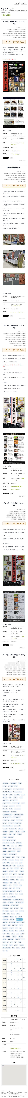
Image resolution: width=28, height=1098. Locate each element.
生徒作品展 (5, 911)
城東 (14, 865)
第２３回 (5, 922)
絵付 (16, 928)
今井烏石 (12, 335)
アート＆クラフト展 (12, 786)
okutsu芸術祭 (13, 783)
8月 (11, 966)
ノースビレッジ (16, 817)
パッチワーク (15, 29)
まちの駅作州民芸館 (7, 826)
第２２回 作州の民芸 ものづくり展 (14, 327)
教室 (11, 882)
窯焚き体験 (5, 916)
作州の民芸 (11, 31)
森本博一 (13, 339)
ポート (4, 823)
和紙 (4, 862)
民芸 (24, 175)
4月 (17, 959)
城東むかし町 (20, 865)
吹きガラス (8, 337)
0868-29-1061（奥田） (15, 154)
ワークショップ (12, 828)
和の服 (15, 33)
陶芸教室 (22, 945)
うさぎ (23, 794)
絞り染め (5, 928)
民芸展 (21, 894)
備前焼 (20, 845)
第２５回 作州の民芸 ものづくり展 (14, 23)
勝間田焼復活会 (6, 857)
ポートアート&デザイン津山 (14, 823)
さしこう (5, 808)
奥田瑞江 (5, 871)
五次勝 (8, 335)
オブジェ (5, 797)
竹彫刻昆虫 (5, 919)
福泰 (4, 914)
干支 (7, 877)
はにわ (12, 820)
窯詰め (11, 916)
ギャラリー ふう (7, 9)
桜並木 (18, 888)
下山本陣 (17, 831)
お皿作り (15, 797)
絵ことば (15, 37)
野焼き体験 (10, 939)
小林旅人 (20, 668)
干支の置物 (5, 879)
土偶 (12, 862)
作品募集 (20, 834)
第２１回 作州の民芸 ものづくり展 (14, 504)
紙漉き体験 (15, 925)
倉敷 (8, 845)
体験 (5, 667)
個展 (12, 845)
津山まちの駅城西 (11, 896)
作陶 (4, 845)
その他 (17, 663)
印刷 (12, 157)
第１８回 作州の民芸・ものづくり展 (14, 656)
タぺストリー (17, 808)
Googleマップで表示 (16, 305)
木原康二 (23, 337)
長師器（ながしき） (18, 345)
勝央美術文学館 (11, 851)
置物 (16, 931)
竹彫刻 (17, 35)
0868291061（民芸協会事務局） (17, 312)
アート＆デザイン (7, 789)
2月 (11, 963)
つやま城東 (13, 811)
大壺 (11, 868)
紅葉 (9, 925)
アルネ (11, 511)
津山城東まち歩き (7, 899)
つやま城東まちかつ (7, 814)
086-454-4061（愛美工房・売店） (18, 763)
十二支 (17, 857)
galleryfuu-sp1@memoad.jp (16, 486)
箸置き (4, 925)
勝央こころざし (16, 848)
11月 (21, 970)
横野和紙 (8, 35)
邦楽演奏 (14, 936)
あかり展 (5, 794)
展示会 (14, 874)
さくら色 (18, 806)
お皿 (10, 797)
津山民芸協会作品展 (14, 167)
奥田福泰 (13, 337)
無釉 (11, 908)
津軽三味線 (5, 908)
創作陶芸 (7, 175)
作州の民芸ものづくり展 (8, 33)
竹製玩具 (12, 919)
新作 (15, 882)
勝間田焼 (5, 854)
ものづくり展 (22, 29)
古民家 (4, 860)
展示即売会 (21, 874)
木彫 (9, 339)
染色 (10, 888)
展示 (24, 668)
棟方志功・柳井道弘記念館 (9, 891)
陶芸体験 (23, 37)
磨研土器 (12, 179)
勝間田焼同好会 (12, 854)
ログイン (17, 3)
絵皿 (21, 928)
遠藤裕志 (23, 343)
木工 (4, 35)
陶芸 (24, 345)
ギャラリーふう (11, 663)
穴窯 (8, 914)
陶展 (16, 942)
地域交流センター (21, 33)
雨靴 (13, 948)
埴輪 (4, 868)
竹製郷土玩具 (22, 35)
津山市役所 (14, 177)
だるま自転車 (6, 811)
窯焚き (18, 914)
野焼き (4, 939)
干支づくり (20, 877)
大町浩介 (23, 667)
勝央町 (4, 851)
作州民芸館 (18, 843)
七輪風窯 (20, 828)
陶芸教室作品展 (6, 948)
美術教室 (22, 931)
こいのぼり (11, 806)
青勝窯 (17, 948)
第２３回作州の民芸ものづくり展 (16, 922)
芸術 (24, 181)
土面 (21, 862)
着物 (16, 911)
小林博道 (18, 337)
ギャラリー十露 (15, 803)
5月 (21, 959)
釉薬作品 (21, 936)
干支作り (12, 879)
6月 (24, 968)
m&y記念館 (5, 783)
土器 (17, 862)
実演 (11, 668)
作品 (14, 834)
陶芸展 (15, 945)
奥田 (22, 868)
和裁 (8, 862)
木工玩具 (13, 670)
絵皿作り (5, 931)
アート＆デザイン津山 (18, 789)
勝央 (10, 848)
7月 (8, 979)
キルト (22, 803)
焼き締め (16, 908)
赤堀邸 (22, 933)
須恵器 (23, 948)
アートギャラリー (7, 791)
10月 (18, 966)
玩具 (22, 908)
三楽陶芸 (19, 173)
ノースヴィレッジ (7, 817)
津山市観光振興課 (21, 177)
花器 (4, 933)
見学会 (12, 933)
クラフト (5, 806)
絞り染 (21, 925)
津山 (4, 896)
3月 (14, 968)
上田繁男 (23, 333)
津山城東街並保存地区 (18, 899)
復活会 (22, 879)
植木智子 (18, 339)
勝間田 (18, 851)
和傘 (19, 667)
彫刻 (17, 879)
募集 (13, 857)
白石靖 (14, 341)
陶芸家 (10, 945)
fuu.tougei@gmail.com (15, 150)
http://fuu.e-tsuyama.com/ (15, 1048)
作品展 (23, 173)
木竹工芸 (5, 888)
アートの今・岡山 (17, 791)
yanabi (20, 783)
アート (4, 786)
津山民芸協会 (6, 179)
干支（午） (12, 877)
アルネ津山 (10, 29)
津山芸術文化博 (14, 905)
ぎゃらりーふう (6, 803)
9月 (14, 970)
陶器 (19, 37)
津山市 (13, 35)
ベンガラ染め (13, 173)
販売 (19, 674)
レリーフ (5, 828)
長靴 (4, 942)
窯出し (12, 914)
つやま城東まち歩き (18, 814)
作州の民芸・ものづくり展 (20, 31)
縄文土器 (11, 931)
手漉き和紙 (5, 882)
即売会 (23, 857)
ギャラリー (5, 800)
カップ (21, 797)
